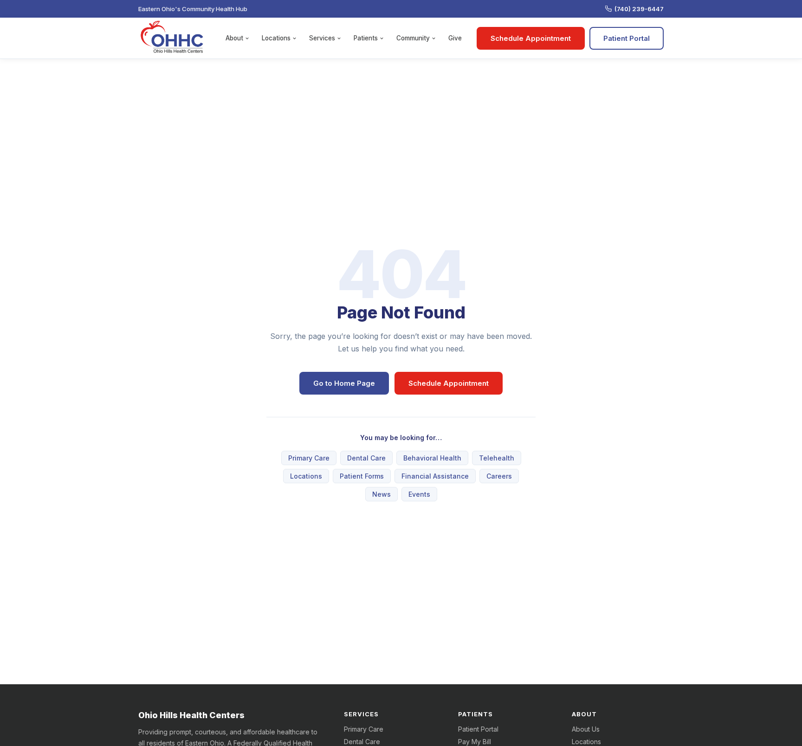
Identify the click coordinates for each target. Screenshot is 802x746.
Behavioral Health (432, 458)
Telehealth (496, 458)
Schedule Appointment (531, 38)
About (234, 38)
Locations (276, 38)
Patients (366, 38)
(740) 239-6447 (639, 9)
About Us (586, 729)
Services (322, 38)
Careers (499, 476)
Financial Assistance (435, 476)
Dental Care (366, 458)
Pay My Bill (474, 742)
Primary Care (309, 458)
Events (419, 494)
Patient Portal (626, 38)
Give (455, 38)
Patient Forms (362, 476)
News (381, 494)
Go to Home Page (344, 383)
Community (413, 38)
